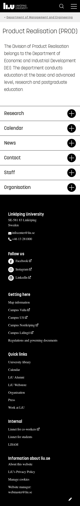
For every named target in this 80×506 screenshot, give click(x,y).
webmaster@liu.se (20, 492)
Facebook (22, 261)
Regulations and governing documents (32, 340)
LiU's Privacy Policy (21, 471)
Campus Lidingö (19, 332)
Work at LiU (16, 407)
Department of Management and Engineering (40, 17)
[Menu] (74, 6)
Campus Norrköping (21, 325)
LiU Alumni (16, 377)
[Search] (61, 6)
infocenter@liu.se (23, 232)
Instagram (22, 269)
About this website (20, 464)
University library (19, 362)
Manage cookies (18, 479)
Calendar (14, 369)
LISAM (13, 444)
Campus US (16, 317)
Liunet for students (20, 437)
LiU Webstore (17, 385)
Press (11, 400)
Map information (19, 302)
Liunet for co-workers (22, 429)
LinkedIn (21, 277)
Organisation (16, 392)
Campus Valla (17, 310)
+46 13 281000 (22, 239)
